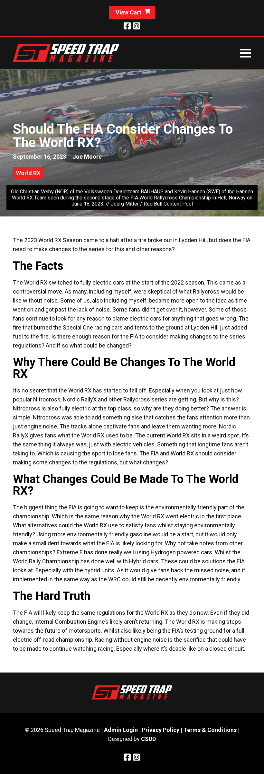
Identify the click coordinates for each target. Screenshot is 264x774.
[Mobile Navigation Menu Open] (245, 53)
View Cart (128, 12)
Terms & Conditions (210, 729)
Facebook (127, 26)
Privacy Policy (160, 729)
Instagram (136, 26)
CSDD (148, 738)
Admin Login (121, 729)
